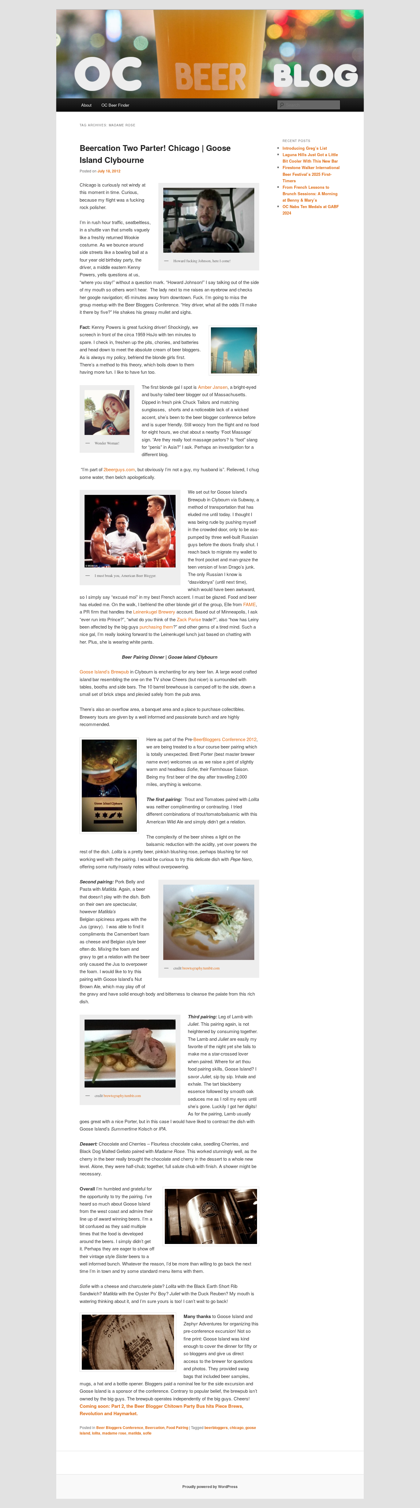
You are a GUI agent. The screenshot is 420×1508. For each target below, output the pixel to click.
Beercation (154, 1427)
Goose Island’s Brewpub (104, 671)
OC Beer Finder (115, 105)
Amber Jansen (213, 387)
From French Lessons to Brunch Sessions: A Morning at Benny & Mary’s (310, 193)
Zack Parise (189, 619)
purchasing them (156, 626)
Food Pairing (177, 1427)
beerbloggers (216, 1427)
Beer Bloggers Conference (119, 1427)
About (86, 105)
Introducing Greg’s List (305, 148)
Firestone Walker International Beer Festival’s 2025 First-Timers (311, 173)
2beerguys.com (119, 469)
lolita (96, 1433)
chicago (237, 1427)
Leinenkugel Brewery (154, 611)
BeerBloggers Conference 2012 (224, 739)
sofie (147, 1433)
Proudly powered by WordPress (210, 1486)
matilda (134, 1433)
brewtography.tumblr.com (201, 967)
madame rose (114, 1433)
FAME (249, 604)
